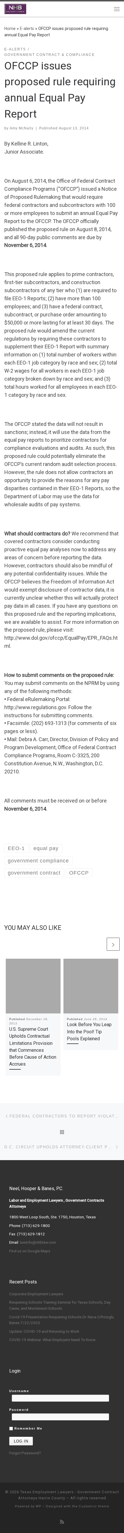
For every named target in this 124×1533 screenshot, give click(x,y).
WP (38, 1506)
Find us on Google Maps (29, 1251)
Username (19, 1391)
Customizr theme (94, 1506)
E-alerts (27, 28)
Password (19, 1409)
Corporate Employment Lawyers (36, 1294)
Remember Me (27, 1428)
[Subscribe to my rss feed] (62, 1522)
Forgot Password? (25, 1453)
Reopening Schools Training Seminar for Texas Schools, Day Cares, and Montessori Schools (59, 1305)
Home (10, 28)
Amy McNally (21, 128)
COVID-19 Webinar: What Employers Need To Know (52, 1339)
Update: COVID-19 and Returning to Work (44, 1331)
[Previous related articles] (99, 944)
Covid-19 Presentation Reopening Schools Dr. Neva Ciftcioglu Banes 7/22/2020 (61, 1320)
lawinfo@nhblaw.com (38, 1242)
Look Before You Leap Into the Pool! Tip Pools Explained (89, 1031)
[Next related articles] (113, 944)
